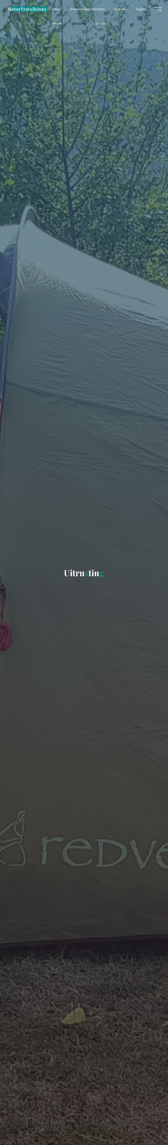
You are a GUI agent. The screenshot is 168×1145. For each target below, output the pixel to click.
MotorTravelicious (27, 9)
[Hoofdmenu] (158, 9)
